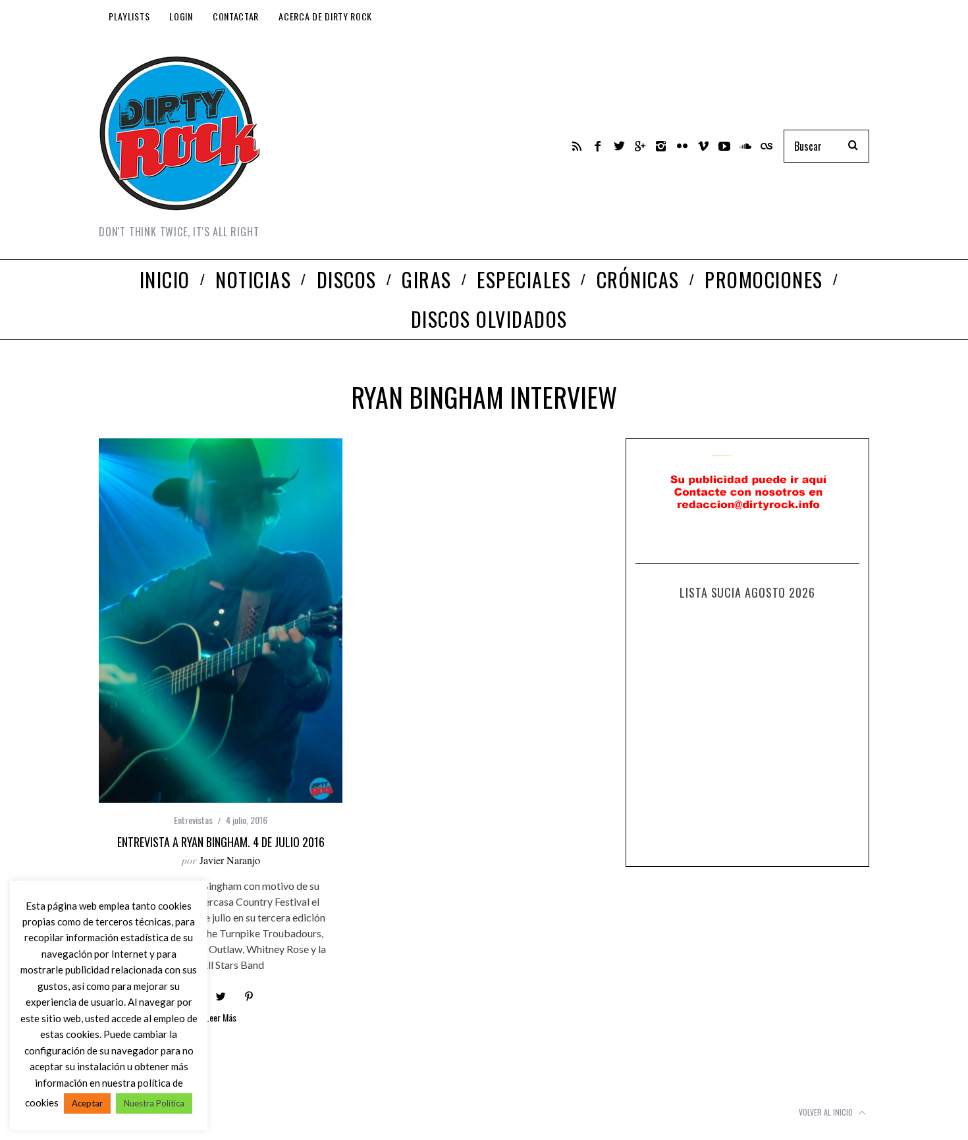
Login (181, 16)
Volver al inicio (827, 1112)
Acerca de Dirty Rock (325, 16)
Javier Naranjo (230, 860)
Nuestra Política (154, 1103)
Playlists (129, 16)
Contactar (236, 16)
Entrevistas (193, 820)
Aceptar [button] (87, 1103)
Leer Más (220, 1018)
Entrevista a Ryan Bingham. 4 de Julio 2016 (221, 841)
